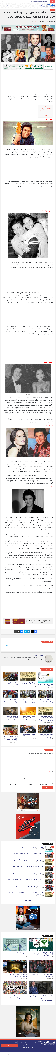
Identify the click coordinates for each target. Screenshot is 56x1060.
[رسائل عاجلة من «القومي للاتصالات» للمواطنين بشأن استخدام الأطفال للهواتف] (10, 711)
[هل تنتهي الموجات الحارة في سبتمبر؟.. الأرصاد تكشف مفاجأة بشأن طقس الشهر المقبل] (27, 711)
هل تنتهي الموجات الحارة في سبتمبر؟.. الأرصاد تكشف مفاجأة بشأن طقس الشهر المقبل (28, 718)
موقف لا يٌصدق (44, 111)
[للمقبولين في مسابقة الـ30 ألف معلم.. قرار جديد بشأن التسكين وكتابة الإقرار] (27, 676)
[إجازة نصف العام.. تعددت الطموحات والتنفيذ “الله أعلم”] (15, 987)
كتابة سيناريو (43, 115)
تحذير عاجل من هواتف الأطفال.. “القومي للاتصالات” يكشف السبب (28, 853)
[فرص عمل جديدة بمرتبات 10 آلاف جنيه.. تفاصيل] (45, 677)
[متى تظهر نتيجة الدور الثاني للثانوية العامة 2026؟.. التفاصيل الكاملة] (10, 694)
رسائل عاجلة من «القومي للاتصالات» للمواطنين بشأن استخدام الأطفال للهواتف (11, 718)
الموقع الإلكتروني (23, 778)
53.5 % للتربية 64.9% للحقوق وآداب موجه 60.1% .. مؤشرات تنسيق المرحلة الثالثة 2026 (46, 736)
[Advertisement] (28, 82)
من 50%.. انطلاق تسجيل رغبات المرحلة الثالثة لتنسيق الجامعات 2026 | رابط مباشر (28, 701)
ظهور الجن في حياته (45, 108)
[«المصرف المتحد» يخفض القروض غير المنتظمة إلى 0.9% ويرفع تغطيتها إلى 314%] (41, 987)
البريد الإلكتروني (49, 778)
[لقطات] (48, 6)
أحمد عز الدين (51, 21)
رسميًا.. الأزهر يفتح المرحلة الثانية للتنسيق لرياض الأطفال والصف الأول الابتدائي (28, 736)
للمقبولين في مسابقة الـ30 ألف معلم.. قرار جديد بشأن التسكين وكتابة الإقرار (28, 684)
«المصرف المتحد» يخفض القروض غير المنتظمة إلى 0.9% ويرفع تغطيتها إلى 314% (41, 998)
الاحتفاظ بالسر (44, 113)
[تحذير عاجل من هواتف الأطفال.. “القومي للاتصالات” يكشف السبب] (49, 855)
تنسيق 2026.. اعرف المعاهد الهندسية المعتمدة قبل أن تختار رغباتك (36, 1)
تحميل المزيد (28, 900)
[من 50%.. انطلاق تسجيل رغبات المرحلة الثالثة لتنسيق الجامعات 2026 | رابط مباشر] (27, 694)
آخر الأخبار (52, 9)
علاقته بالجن (43, 106)
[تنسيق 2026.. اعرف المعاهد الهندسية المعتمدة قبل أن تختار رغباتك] (10, 676)
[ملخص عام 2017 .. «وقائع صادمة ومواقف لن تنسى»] (15, 966)
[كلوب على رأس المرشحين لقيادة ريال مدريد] (41, 966)
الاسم (51, 771)
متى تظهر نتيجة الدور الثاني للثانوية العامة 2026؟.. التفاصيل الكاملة (10, 701)
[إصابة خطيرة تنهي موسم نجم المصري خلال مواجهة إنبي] (41, 944)
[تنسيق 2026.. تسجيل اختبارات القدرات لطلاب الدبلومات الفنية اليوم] (45, 694)
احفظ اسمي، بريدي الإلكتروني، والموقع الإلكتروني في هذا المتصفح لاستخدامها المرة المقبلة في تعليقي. (28, 784)
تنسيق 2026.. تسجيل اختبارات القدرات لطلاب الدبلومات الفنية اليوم (45, 701)
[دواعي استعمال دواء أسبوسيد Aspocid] (15, 944)
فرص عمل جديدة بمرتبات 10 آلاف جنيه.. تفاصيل (33, 847)
